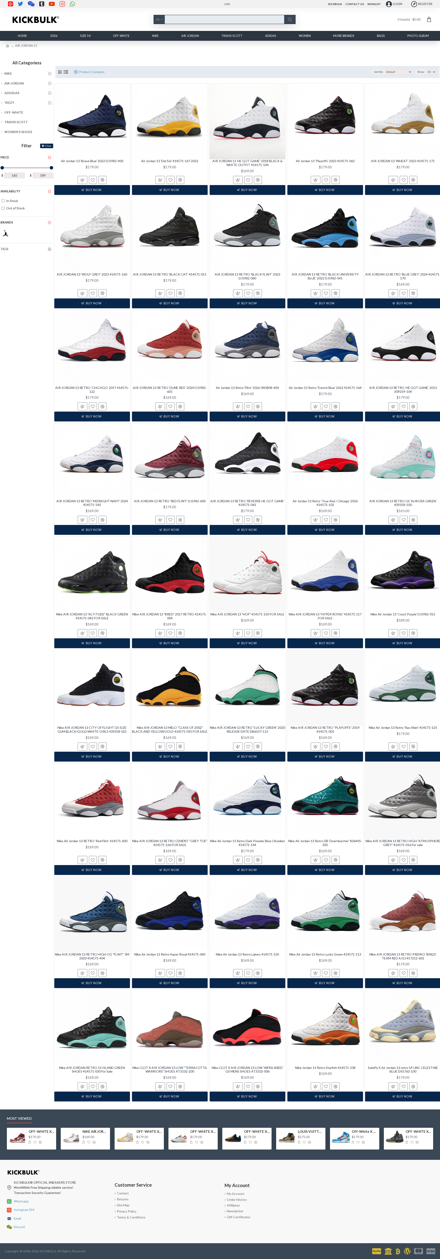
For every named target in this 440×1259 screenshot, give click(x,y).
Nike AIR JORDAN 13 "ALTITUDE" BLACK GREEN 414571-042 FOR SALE (92, 616)
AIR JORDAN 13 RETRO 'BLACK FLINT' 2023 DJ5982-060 (247, 276)
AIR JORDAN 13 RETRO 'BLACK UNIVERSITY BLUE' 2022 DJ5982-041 (325, 276)
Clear (48, 145)
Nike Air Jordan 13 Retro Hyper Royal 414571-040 (169, 954)
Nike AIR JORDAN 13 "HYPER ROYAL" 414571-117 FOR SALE (325, 616)
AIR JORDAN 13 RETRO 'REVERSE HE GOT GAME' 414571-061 (247, 503)
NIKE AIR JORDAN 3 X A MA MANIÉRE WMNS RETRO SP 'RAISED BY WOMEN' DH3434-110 (95, 1131)
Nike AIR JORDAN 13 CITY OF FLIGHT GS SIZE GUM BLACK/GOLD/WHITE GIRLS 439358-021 (92, 729)
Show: (421, 72)
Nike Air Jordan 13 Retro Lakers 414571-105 (247, 954)
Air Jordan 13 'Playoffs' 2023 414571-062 (325, 161)
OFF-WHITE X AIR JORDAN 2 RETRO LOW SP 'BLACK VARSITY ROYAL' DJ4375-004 (257, 1131)
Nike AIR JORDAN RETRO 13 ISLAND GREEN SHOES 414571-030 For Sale (92, 1069)
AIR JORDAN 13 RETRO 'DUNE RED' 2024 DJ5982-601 (170, 389)
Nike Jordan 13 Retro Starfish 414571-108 (325, 1068)
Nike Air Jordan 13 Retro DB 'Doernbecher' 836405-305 (325, 843)
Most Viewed (19, 1118)
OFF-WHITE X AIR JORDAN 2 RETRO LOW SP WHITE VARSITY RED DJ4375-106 (203, 1131)
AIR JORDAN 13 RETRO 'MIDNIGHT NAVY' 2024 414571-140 (92, 503)
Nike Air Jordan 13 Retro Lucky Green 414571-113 (325, 954)
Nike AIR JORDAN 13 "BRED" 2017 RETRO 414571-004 (169, 616)
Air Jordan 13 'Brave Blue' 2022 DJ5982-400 (92, 161)
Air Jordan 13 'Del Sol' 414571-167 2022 (169, 161)
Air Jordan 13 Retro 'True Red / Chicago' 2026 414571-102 (325, 503)
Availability (10, 191)
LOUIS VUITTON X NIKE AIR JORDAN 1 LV (311, 1131)
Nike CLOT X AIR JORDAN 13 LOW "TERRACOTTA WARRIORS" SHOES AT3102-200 (169, 1069)
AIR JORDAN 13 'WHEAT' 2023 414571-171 (403, 161)
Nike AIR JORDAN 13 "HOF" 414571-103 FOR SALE (247, 614)
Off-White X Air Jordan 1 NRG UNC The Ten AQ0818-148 (365, 1131)
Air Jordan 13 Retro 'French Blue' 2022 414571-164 (325, 388)
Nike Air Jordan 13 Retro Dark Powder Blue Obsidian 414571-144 (247, 843)
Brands (6, 222)
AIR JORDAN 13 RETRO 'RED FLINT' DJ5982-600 (170, 501)
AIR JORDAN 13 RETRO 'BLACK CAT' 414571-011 (169, 274)
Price (4, 157)
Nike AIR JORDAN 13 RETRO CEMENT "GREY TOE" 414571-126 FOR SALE (169, 843)
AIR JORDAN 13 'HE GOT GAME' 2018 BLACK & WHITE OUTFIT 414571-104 (247, 163)
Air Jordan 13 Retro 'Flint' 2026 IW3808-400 (247, 388)
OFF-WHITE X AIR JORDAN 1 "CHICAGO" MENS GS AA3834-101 (42, 1131)
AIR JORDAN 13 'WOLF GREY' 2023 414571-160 (92, 274)
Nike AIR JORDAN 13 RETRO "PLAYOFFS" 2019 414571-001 (325, 729)
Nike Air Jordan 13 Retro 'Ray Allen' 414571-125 (403, 727)
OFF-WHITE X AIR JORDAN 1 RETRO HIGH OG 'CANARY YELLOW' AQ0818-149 (149, 1131)
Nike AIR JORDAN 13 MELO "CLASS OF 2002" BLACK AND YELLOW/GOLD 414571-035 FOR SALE (169, 729)
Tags (4, 249)
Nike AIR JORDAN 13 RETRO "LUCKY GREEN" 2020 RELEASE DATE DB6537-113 (247, 729)
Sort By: (378, 72)
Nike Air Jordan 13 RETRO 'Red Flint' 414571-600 (92, 841)
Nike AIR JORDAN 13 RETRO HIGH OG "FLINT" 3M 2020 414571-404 (92, 956)
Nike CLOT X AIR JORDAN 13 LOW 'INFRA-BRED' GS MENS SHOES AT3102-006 (247, 1069)
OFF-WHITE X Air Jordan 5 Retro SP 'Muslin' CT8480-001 (419, 1131)
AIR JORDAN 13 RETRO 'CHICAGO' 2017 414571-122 (92, 389)
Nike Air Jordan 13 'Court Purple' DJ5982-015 (403, 614)
